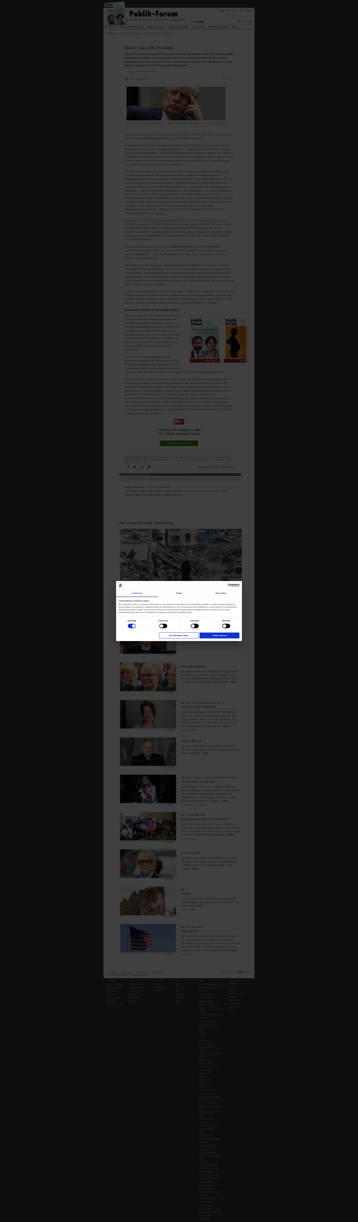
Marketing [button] (226, 621)
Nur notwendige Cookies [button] (179, 635)
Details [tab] (179, 593)
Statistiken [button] (194, 621)
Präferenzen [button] (163, 621)
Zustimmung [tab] (137, 593)
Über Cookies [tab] (220, 593)
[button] (132, 620)
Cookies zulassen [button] (219, 635)
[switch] (163, 626)
